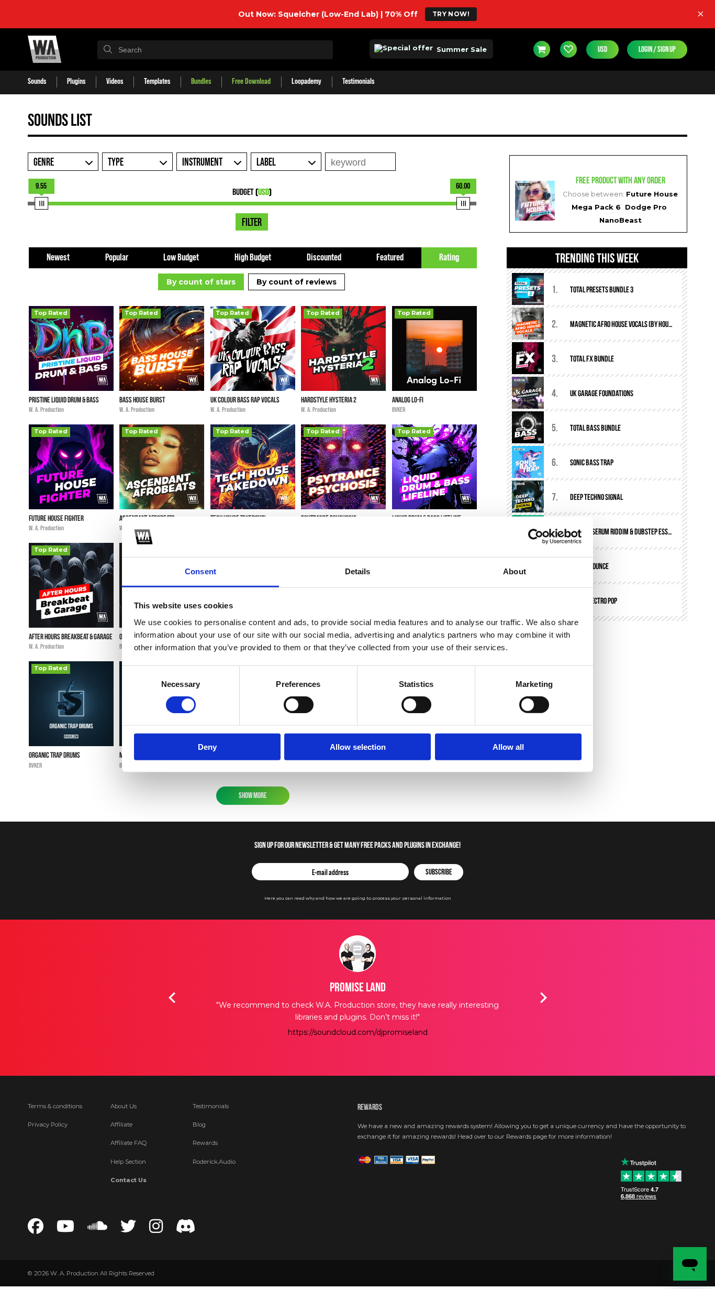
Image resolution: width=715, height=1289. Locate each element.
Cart (541, 49)
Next (543, 997)
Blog (199, 1124)
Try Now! (451, 14)
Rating (449, 258)
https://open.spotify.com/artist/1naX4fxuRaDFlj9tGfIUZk (357, 1056)
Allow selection (358, 746)
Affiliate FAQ (128, 1142)
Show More (252, 796)
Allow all (508, 746)
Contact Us (128, 1180)
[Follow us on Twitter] (128, 1229)
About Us (123, 1106)
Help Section (128, 1161)
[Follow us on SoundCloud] (97, 1229)
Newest (58, 258)
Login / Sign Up (657, 49)
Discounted (324, 258)
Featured (390, 258)
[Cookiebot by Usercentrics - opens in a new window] (536, 536)
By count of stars (201, 282)
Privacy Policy (48, 1124)
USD (602, 49)
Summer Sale (460, 49)
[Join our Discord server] (186, 1229)
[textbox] (215, 49)
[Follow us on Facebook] (35, 1229)
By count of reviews (296, 282)
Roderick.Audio (214, 1161)
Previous (171, 997)
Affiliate (121, 1124)
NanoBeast (620, 220)
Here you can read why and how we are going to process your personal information (357, 898)
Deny (207, 746)
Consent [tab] (200, 571)
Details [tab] (358, 571)
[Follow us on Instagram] (156, 1229)
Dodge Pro (646, 207)
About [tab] (514, 571)
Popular (116, 258)
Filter (252, 222)
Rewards (205, 1142)
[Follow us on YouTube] (65, 1229)
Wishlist (568, 49)
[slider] (41, 203)
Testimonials (211, 1106)
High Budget (252, 258)
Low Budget (181, 258)
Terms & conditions (55, 1106)
